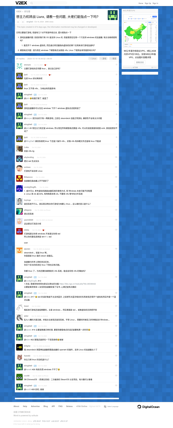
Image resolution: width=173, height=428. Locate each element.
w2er (26, 315)
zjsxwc (27, 248)
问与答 (27, 11)
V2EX (18, 11)
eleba (26, 229)
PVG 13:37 (46, 421)
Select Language (112, 406)
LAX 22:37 (55, 421)
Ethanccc (28, 177)
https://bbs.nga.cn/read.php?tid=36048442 (77, 283)
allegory (27, 210)
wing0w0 (29, 21)
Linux (93, 58)
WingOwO (30, 141)
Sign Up (148, 3)
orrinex (27, 167)
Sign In (155, 3)
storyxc (27, 64)
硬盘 (114, 58)
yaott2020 (28, 219)
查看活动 (140, 62)
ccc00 (26, 375)
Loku (26, 147)
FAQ (60, 406)
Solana (69, 406)
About (16, 406)
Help (25, 406)
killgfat (27, 345)
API (53, 406)
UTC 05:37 (37, 421)
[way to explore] (21, 3)
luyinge (27, 200)
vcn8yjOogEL (30, 187)
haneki (27, 355)
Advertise (35, 406)
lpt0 (26, 74)
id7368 (135, 67)
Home (141, 3)
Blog (46, 406)
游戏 (104, 58)
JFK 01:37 (64, 421)
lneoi (26, 306)
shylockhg (29, 157)
